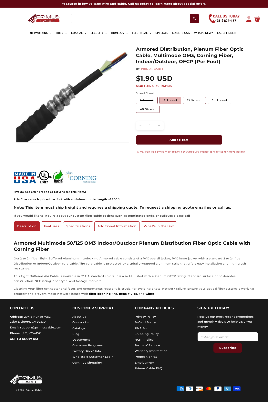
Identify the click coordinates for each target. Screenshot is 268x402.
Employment (145, 362)
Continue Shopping (87, 362)
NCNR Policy (144, 339)
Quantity (142, 117)
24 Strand (219, 100)
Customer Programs (87, 345)
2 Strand (149, 101)
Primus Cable (34, 390)
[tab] (27, 226)
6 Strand (170, 100)
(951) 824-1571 (31, 333)
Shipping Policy (147, 334)
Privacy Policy (145, 316)
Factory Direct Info (86, 351)
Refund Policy (145, 322)
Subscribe (227, 348)
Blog (75, 334)
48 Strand (148, 109)
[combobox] (135, 18)
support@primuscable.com (40, 327)
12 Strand (194, 100)
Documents (81, 339)
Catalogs (79, 328)
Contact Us (80, 322)
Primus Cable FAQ (148, 368)
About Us (79, 316)
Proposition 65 (146, 356)
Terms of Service (147, 345)
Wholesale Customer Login (93, 356)
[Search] (194, 18)
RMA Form (143, 328)
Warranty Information (151, 351)
